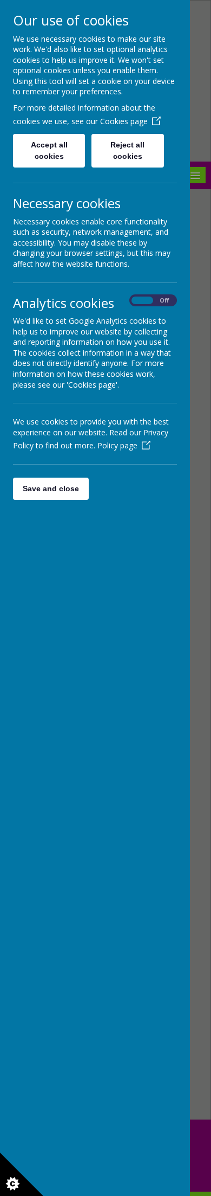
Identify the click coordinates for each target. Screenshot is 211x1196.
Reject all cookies (127, 150)
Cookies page (124, 121)
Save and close (51, 488)
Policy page (117, 445)
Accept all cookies (49, 150)
